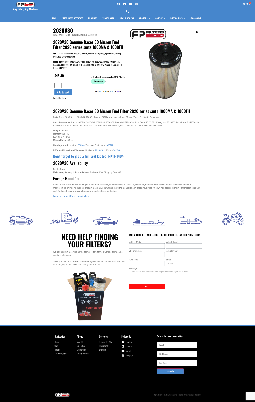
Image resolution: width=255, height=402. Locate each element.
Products (92, 18)
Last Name (161, 359)
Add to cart (63, 92)
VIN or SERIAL (135, 251)
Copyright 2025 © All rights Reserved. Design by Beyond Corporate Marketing (177, 394)
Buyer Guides (176, 18)
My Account (195, 18)
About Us (143, 18)
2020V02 (117, 150)
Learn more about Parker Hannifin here (71, 196)
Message (133, 268)
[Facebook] (118, 4)
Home (54, 18)
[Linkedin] (124, 4)
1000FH (109, 145)
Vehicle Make (135, 242)
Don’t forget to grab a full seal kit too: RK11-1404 (88, 156)
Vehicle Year (171, 251)
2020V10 (99, 150)
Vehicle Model (172, 242)
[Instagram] (136, 4)
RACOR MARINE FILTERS (80, 34)
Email (168, 260)
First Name (161, 350)
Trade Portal (109, 18)
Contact (159, 18)
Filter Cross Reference (72, 18)
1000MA (81, 145)
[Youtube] (130, 4)
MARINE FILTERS (64, 34)
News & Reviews (127, 18)
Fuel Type (133, 260)
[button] (127, 11)
